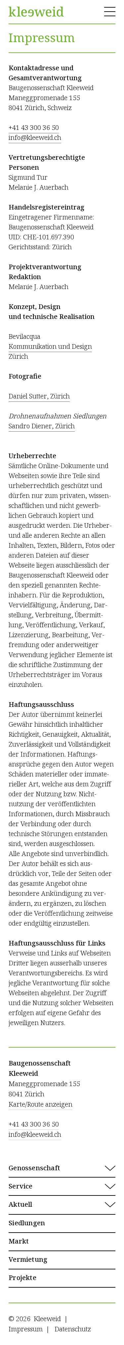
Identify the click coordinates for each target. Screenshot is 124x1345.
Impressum (26, 1329)
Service (20, 1186)
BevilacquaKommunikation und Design (50, 341)
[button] (62, 1168)
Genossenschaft (34, 1168)
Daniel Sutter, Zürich (39, 396)
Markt (19, 1241)
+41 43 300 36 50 (34, 128)
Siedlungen (27, 1223)
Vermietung (28, 1259)
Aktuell (22, 1204)
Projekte (22, 1278)
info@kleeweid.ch (35, 138)
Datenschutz (73, 1329)
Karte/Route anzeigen (40, 1104)
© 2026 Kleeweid (35, 1319)
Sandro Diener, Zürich (42, 426)
